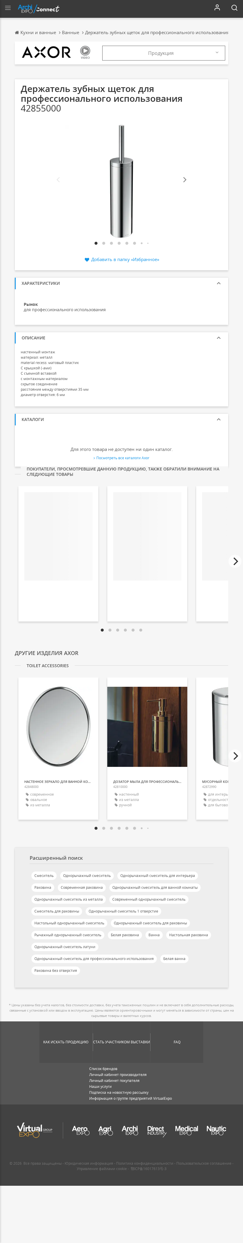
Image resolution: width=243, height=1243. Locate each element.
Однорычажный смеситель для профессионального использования (94, 958)
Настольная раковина (188, 934)
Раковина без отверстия (55, 970)
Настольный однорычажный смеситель (69, 923)
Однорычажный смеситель (87, 875)
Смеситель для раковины (56, 911)
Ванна (154, 934)
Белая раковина (125, 934)
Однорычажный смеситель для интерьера (157, 875)
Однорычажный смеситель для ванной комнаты (155, 887)
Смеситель (44, 875)
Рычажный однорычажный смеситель (67, 934)
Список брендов (103, 1068)
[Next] (184, 179)
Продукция (161, 53)
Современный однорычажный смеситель (149, 899)
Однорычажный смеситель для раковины (150, 923)
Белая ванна (174, 958)
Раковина (42, 887)
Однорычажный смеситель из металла (68, 899)
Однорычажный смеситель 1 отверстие (123, 911)
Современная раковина (82, 887)
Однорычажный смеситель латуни (64, 946)
